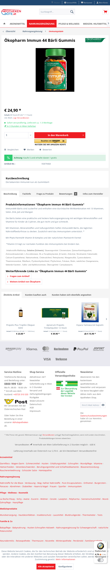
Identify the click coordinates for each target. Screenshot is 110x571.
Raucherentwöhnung (10, 470)
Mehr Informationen (65, 559)
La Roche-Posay (7, 499)
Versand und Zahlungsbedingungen (40, 392)
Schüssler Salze (29, 470)
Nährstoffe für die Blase (11, 483)
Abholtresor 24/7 (38, 377)
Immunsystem (75, 486)
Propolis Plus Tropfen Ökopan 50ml (20, 326)
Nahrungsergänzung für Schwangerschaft (76, 527)
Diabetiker (27, 486)
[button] (50, 142)
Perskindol (78, 540)
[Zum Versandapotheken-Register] (67, 389)
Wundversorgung (8, 515)
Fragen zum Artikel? (19, 276)
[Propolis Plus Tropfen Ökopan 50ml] (20, 312)
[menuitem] (55, 2)
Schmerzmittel (33, 463)
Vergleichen (13, 149)
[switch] (100, 560)
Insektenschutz (44, 515)
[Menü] (105, 542)
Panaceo (4, 486)
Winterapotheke (63, 540)
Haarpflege (18, 502)
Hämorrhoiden (7, 467)
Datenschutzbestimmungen (93, 415)
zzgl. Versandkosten (21, 118)
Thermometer (89, 515)
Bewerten (47, 149)
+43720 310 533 (20, 394)
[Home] (4, 23)
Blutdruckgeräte (73, 515)
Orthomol (88, 483)
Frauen (53, 486)
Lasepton (63, 499)
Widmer (44, 499)
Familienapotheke (93, 540)
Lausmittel (58, 515)
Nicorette (50, 540)
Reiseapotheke (23, 540)
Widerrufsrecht (37, 400)
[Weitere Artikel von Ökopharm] (95, 43)
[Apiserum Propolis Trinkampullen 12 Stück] (55, 312)
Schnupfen (73, 463)
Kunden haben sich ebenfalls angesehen (71, 294)
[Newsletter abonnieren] (103, 405)
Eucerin (35, 499)
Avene (26, 499)
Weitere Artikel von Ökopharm (25, 281)
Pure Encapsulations (72, 483)
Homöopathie (45, 470)
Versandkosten (48, 435)
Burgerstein (100, 483)
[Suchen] (72, 12)
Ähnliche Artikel (11, 294)
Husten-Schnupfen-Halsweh (41, 527)
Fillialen (56, 2)
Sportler (62, 486)
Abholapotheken (20, 422)
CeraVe (53, 499)
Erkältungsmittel (58, 463)
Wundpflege (86, 463)
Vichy (19, 499)
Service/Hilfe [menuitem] (71, 2)
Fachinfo (26, 193)
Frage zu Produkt (45, 193)
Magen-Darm (17, 463)
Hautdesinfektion (27, 515)
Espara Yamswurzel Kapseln (90, 325)
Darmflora (5, 463)
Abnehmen (15, 486)
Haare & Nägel (41, 486)
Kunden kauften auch (35, 294)
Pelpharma (74, 499)
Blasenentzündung (90, 467)
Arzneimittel (6, 457)
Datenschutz (36, 404)
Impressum (35, 411)
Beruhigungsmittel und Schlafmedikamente (58, 467)
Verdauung (30, 483)
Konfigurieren (65, 566)
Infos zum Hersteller (93, 193)
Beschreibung (10, 193)
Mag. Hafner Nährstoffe (48, 483)
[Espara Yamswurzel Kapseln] (90, 312)
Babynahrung (19, 527)
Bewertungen (67, 193)
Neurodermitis (7, 540)
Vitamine (98, 463)
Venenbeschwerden (25, 467)
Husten (45, 463)
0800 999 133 (12, 384)
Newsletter (35, 380)
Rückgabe (34, 397)
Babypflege (5, 527)
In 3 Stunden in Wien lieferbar (21, 126)
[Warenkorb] (105, 12)
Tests (99, 515)
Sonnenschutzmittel (91, 499)
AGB (32, 407)
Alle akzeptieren (46, 566)
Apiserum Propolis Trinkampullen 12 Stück (55, 326)
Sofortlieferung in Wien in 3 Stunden (41, 385)
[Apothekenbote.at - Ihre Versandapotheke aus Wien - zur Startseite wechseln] (12, 12)
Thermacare (38, 540)
